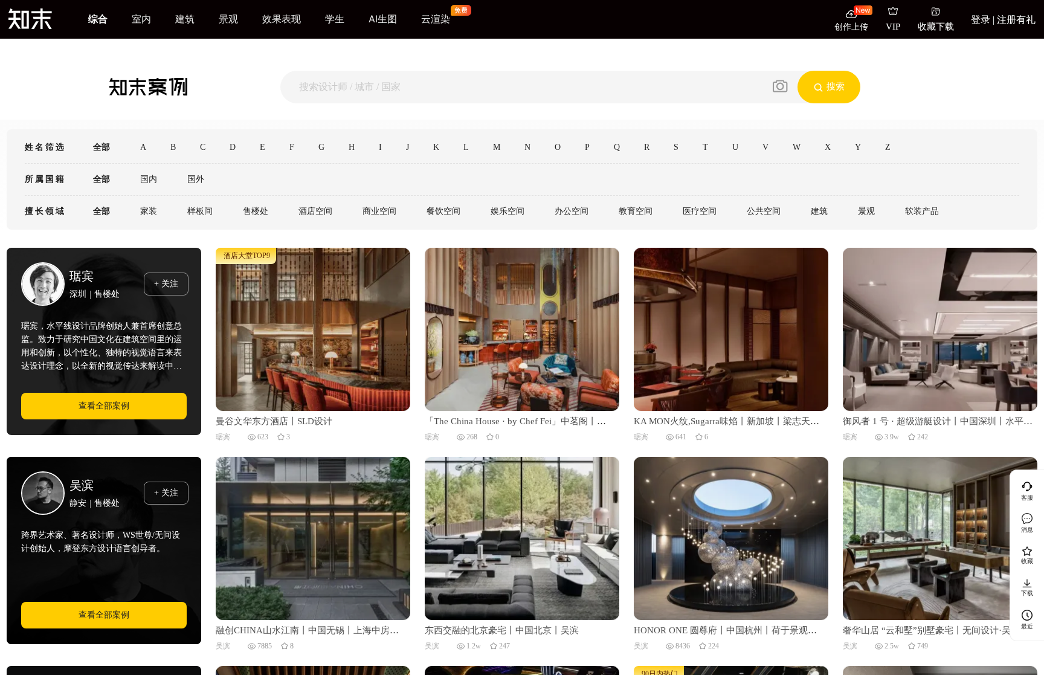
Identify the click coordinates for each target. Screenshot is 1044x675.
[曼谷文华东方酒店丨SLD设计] (313, 328)
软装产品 (922, 211)
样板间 (200, 211)
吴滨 (81, 485)
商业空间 (379, 211)
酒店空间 (315, 211)
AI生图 (383, 19)
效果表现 (281, 19)
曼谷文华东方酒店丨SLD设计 (274, 421)
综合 (98, 19)
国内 (148, 179)
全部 (101, 147)
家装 (148, 211)
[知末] (30, 18)
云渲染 (435, 19)
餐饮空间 (443, 211)
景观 (228, 19)
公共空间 (764, 211)
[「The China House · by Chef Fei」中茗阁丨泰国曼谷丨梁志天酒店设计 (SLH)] (522, 328)
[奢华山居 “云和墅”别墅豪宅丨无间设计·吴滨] (940, 537)
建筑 (185, 19)
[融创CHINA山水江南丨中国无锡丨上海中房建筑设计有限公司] (313, 537)
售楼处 (255, 211)
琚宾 (81, 276)
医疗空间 (700, 211)
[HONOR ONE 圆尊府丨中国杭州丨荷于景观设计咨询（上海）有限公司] (731, 537)
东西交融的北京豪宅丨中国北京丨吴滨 (502, 630)
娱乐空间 (507, 211)
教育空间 (635, 211)
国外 (195, 179)
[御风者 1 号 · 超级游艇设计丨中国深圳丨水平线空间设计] (940, 328)
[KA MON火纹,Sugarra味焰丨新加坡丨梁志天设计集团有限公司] (731, 328)
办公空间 (571, 211)
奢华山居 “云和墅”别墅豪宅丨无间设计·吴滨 (931, 630)
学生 (334, 19)
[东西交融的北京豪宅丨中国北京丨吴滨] (522, 537)
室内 (141, 19)
